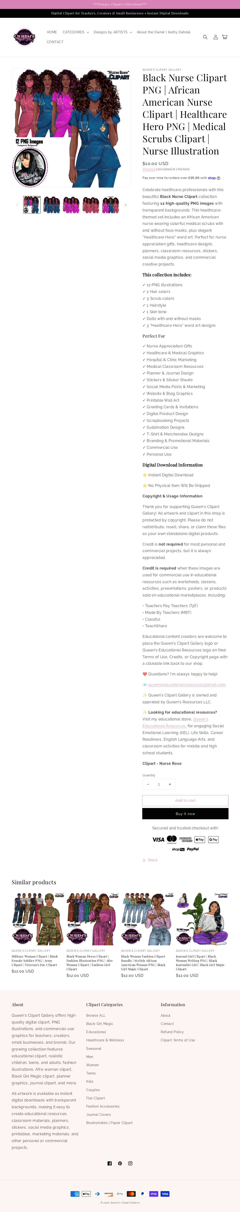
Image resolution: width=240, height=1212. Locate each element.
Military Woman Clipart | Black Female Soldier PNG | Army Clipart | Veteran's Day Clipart (35, 960)
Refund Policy (172, 1032)
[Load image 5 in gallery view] (110, 204)
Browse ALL (96, 1015)
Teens (91, 1073)
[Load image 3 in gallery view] (71, 204)
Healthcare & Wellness (105, 1040)
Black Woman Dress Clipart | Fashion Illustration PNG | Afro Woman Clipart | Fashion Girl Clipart (90, 962)
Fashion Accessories (103, 1106)
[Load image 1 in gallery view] (32, 204)
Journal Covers (98, 1114)
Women (92, 1065)
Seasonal (93, 1048)
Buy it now (185, 814)
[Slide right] (125, 205)
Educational (96, 1032)
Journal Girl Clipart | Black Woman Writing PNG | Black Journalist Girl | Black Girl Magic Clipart (200, 962)
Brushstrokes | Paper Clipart (109, 1123)
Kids (89, 1081)
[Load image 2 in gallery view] (51, 204)
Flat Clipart (95, 1098)
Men (89, 1057)
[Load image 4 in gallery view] (91, 204)
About (166, 1015)
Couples (93, 1090)
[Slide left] (17, 205)
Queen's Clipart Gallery (125, 1202)
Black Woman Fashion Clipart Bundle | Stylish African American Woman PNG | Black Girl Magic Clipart (143, 962)
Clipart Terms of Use (178, 1040)
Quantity (148, 775)
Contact (167, 1024)
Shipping (148, 169)
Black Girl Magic (99, 1024)
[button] (75, 32)
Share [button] (153, 860)
